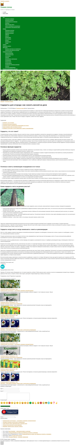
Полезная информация (10, 67)
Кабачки (7, 34)
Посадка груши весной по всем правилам (12, 425)
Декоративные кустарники (11, 21)
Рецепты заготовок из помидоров (13, 48)
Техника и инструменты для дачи (10, 69)
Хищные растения (9, 53)
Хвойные (7, 23)
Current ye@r (3, 408)
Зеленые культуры (9, 33)
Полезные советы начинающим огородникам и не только (16, 125)
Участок (4, 44)
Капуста (7, 36)
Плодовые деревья (9, 18)
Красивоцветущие (9, 54)
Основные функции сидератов (10, 124)
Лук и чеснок (8, 38)
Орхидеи (7, 66)
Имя (1, 388)
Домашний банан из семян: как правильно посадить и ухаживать (23, 432)
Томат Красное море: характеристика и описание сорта (15, 423)
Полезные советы (7, 46)
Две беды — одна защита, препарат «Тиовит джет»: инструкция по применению (18, 329)
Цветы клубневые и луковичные (12, 26)
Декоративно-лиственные (11, 59)
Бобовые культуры (9, 31)
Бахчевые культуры (9, 30)
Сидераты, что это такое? (8, 122)
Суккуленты (8, 56)
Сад (4, 17)
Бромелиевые (8, 63)
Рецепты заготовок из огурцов (12, 50)
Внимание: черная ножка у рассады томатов (13, 426)
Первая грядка (6, 7)
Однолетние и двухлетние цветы (12, 27)
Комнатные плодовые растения (12, 64)
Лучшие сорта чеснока (17, 435)
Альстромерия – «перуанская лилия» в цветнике (19, 431)
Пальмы (7, 57)
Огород (4, 28)
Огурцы (7, 40)
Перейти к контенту (4, 1)
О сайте (4, 12)
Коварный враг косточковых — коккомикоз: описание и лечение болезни (16, 290)
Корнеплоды (8, 37)
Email (1, 391)
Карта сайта (5, 13)
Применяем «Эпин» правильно (7, 316)
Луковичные (8, 60)
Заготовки (5, 47)
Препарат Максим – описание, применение (18, 437)
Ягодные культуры (9, 20)
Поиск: (2, 417)
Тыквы (6, 43)
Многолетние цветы (9, 24)
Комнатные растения (7, 51)
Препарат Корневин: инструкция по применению (11, 303)
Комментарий (3, 400)
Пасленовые (8, 41)
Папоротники (8, 61)
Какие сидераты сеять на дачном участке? (12, 127)
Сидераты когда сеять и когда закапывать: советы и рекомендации (18, 128)
